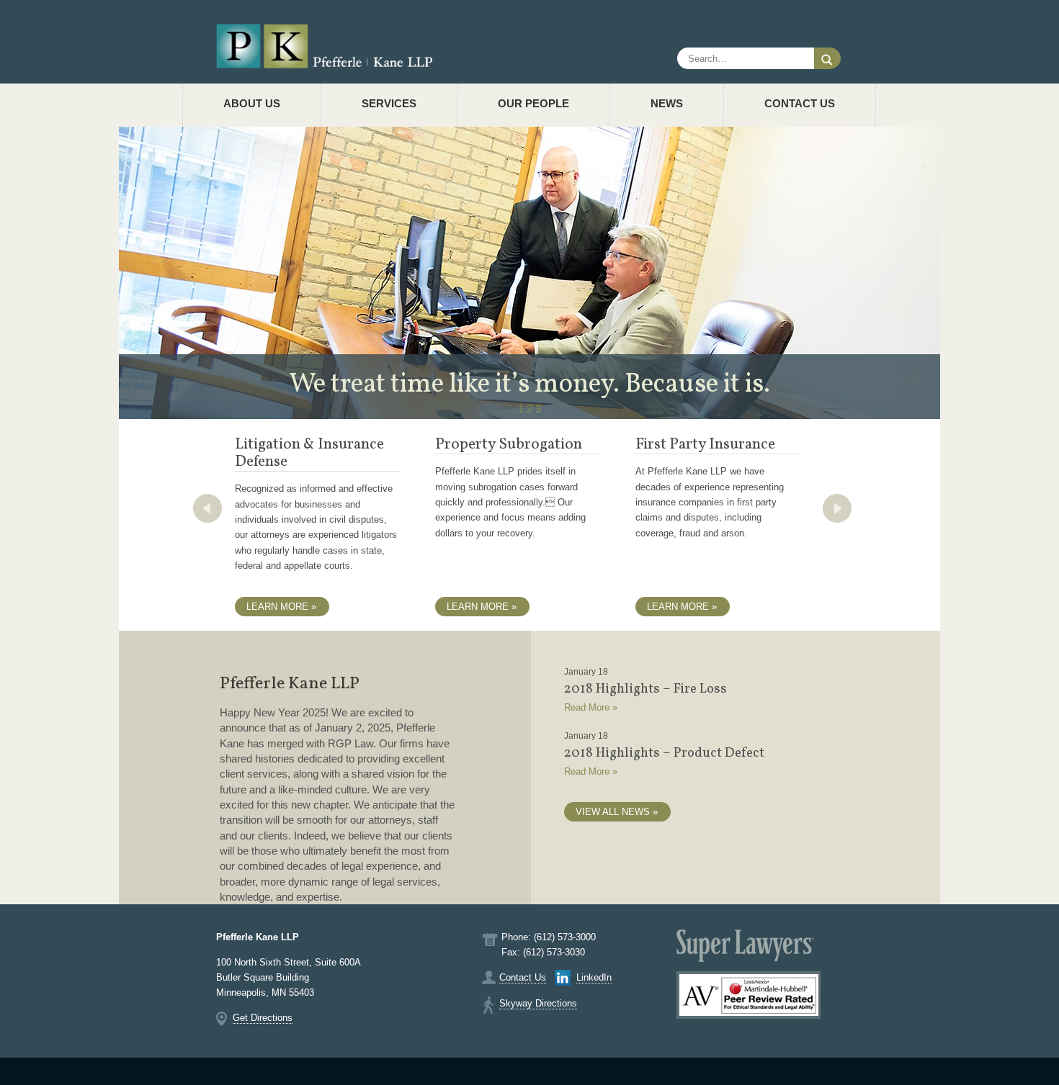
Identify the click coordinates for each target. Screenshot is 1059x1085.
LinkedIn (594, 977)
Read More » (590, 707)
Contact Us (799, 103)
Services (389, 103)
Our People (533, 103)
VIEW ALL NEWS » (617, 811)
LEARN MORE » (281, 606)
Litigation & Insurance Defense (309, 453)
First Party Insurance (705, 444)
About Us (251, 103)
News (667, 103)
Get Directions (262, 1017)
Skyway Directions (538, 1003)
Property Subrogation (508, 444)
